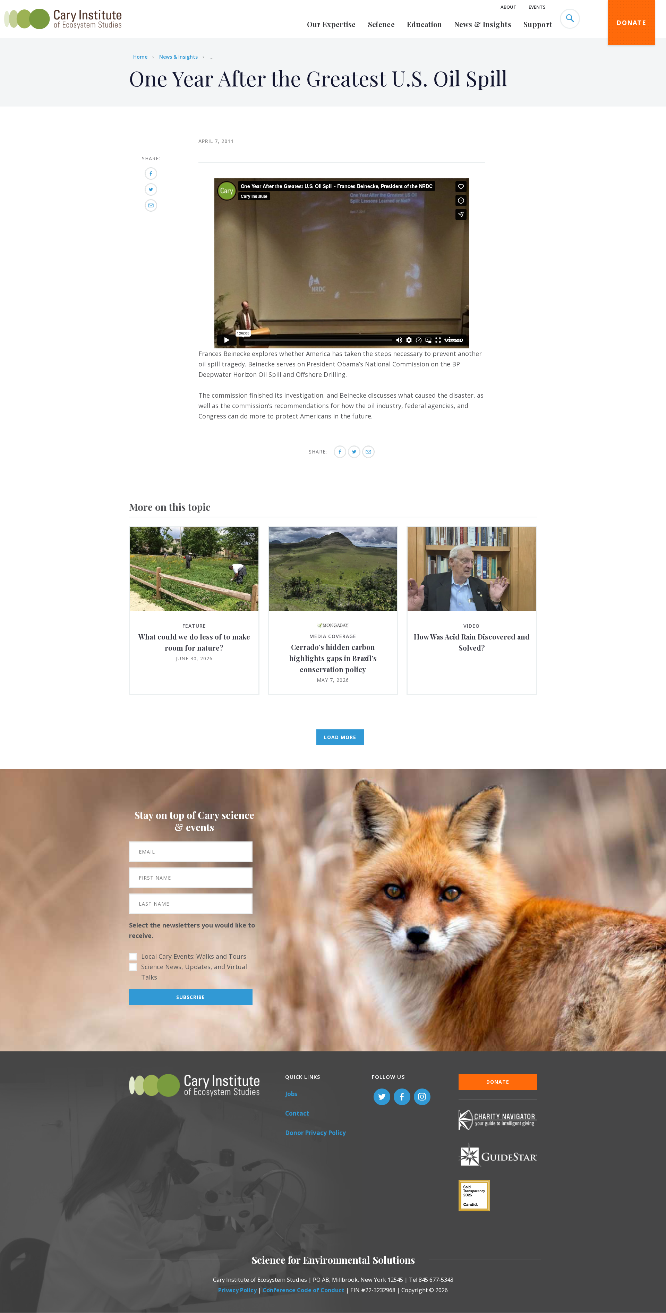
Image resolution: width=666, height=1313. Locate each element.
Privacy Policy (237, 1290)
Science (381, 24)
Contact (297, 1113)
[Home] (62, 33)
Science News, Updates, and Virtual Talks (194, 972)
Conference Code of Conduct (303, 1290)
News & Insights (483, 24)
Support (537, 24)
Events (537, 7)
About (508, 7)
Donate (631, 22)
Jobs (291, 1094)
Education (424, 24)
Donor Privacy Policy (315, 1133)
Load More (340, 737)
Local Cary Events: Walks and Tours (193, 956)
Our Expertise (331, 24)
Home (140, 56)
